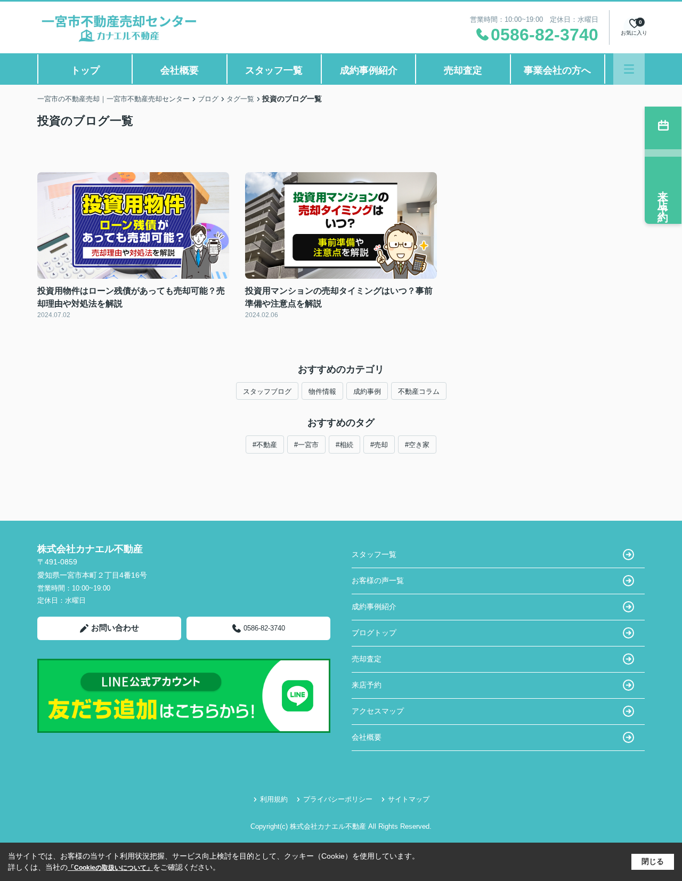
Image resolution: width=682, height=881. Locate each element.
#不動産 (265, 445)
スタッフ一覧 (274, 70)
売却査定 (463, 70)
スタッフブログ (267, 391)
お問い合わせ (115, 627)
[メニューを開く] (629, 69)
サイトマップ (408, 799)
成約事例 (367, 391)
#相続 (344, 445)
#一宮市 (306, 445)
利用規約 (274, 799)
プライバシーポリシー (337, 799)
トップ (85, 70)
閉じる (653, 861)
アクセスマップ (378, 711)
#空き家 (417, 445)
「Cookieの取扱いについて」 (110, 867)
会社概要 (179, 70)
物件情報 (322, 391)
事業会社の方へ (557, 70)
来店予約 (366, 685)
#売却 (379, 445)
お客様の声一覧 (378, 580)
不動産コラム (419, 391)
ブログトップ (374, 632)
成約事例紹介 (368, 70)
